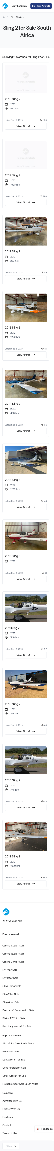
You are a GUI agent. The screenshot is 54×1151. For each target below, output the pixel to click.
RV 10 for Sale (10, 977)
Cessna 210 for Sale (13, 961)
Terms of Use (9, 1133)
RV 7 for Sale (9, 969)
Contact (6, 1125)
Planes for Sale (10, 1051)
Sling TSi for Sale (11, 985)
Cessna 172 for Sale (13, 945)
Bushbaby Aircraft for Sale (16, 1026)
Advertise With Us (12, 1100)
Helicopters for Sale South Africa (20, 1083)
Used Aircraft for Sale (14, 1067)
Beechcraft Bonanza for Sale (18, 1010)
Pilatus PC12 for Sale (13, 1018)
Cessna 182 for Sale (13, 953)
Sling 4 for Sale (10, 1002)
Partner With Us (11, 1108)
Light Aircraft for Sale (13, 1059)
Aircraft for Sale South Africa (18, 1043)
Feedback (7, 1117)
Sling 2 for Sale (10, 994)
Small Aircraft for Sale (14, 1075)
